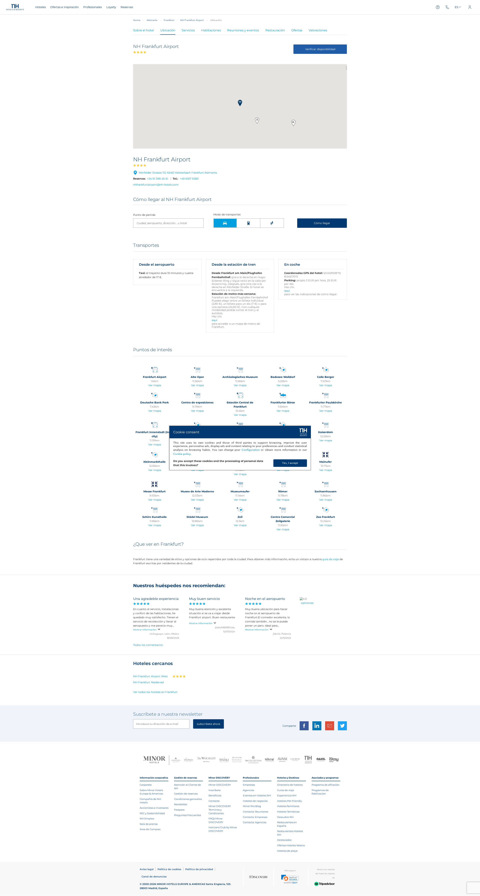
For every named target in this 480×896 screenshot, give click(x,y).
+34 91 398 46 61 (157, 178)
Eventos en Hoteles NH (257, 795)
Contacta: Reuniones (255, 811)
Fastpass (179, 809)
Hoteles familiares (288, 806)
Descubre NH (285, 817)
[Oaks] (321, 760)
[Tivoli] (224, 760)
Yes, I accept (290, 463)
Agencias (248, 790)
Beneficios (214, 795)
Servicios (188, 30)
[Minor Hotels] (154, 760)
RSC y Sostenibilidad (152, 813)
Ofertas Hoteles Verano (291, 845)
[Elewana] (188, 760)
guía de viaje (330, 559)
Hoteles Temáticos (288, 811)
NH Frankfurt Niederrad (148, 682)
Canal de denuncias (154, 876)
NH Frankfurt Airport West (150, 676)
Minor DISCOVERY (219, 784)
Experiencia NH (286, 795)
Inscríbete (214, 790)
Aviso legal (147, 869)
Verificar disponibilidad (320, 49)
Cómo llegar (322, 223)
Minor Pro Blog (252, 806)
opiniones (307, 603)
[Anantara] (175, 760)
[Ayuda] (438, 7)
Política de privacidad (199, 869)
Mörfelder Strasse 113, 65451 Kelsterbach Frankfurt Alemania (178, 172)
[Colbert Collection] (295, 760)
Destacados (284, 839)
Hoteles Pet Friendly (289, 800)
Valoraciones (318, 30)
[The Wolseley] (206, 760)
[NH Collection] (253, 760)
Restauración (275, 30)
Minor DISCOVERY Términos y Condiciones (219, 810)
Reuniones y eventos (243, 30)
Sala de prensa (149, 823)
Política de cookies (169, 869)
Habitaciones (211, 30)
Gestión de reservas (186, 793)
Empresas (249, 784)
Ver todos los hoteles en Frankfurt (155, 692)
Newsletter (180, 804)
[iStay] (333, 760)
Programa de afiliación (325, 784)
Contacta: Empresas (255, 817)
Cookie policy (181, 454)
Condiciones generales (188, 798)
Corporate (146, 784)
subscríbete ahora (208, 724)
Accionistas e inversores (154, 807)
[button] (240, 103)
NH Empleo (147, 818)
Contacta (214, 800)
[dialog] (240, 448)
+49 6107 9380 (189, 178)
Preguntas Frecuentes (187, 815)
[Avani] (282, 760)
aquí (214, 320)
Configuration (251, 450)
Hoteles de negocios (255, 800)
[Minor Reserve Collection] (237, 760)
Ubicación (167, 30)
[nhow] (269, 760)
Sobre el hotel (143, 30)
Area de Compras (150, 829)
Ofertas (296, 30)
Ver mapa (154, 385)
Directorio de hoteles (290, 784)
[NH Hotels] (308, 760)
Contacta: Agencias (254, 822)
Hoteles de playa (287, 850)
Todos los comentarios (148, 645)
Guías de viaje (285, 790)
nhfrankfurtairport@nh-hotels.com (155, 184)
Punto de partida (144, 215)
